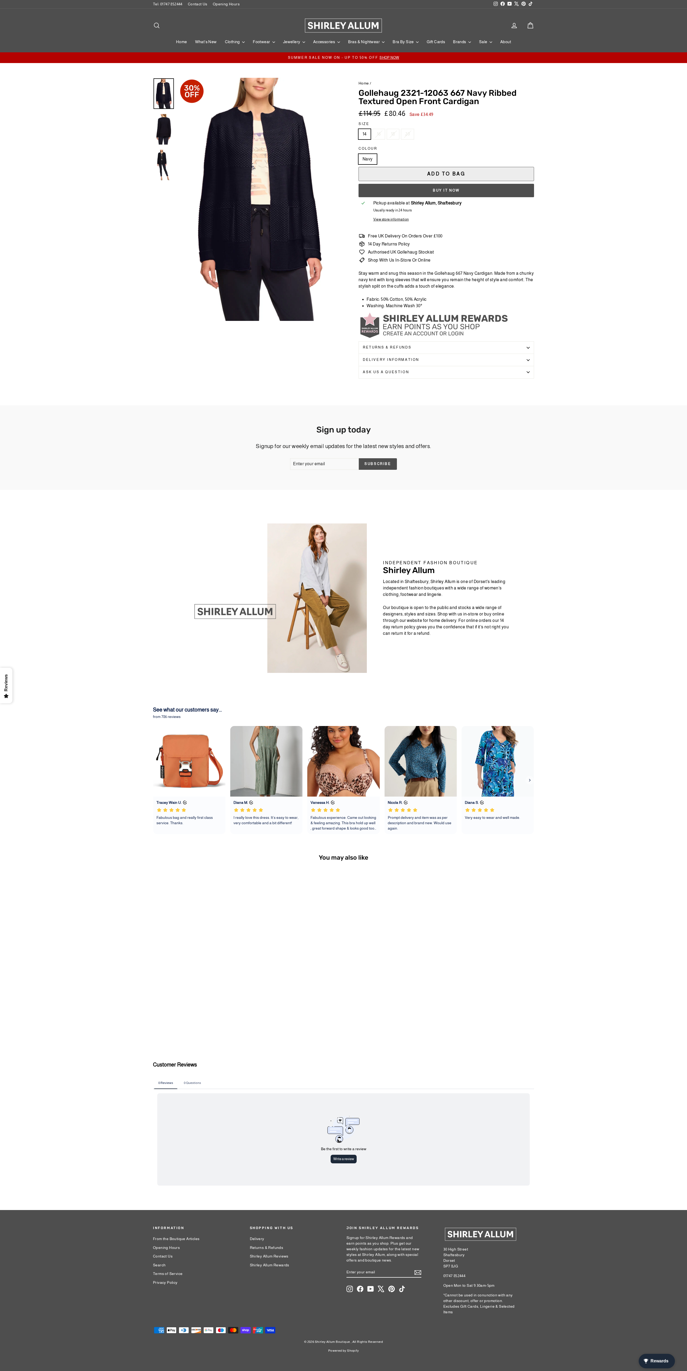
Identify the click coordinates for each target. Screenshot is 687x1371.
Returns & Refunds (387, 347)
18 (393, 134)
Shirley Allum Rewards (269, 1265)
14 (365, 134)
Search (159, 1265)
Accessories (324, 41)
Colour (368, 148)
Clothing (233, 41)
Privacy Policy (165, 1282)
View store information (391, 219)
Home (181, 41)
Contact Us (197, 4)
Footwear (262, 41)
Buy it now (446, 190)
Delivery (257, 1239)
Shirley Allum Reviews (269, 1256)
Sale (483, 41)
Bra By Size (404, 41)
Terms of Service (167, 1273)
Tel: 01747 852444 (167, 4)
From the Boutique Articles (176, 1239)
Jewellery (292, 41)
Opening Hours (226, 4)
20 (407, 134)
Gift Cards (436, 41)
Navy (368, 159)
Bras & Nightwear (364, 41)
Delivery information (391, 360)
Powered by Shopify (343, 1350)
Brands (460, 41)
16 (379, 134)
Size (364, 124)
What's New (206, 41)
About (505, 41)
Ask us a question (386, 372)
